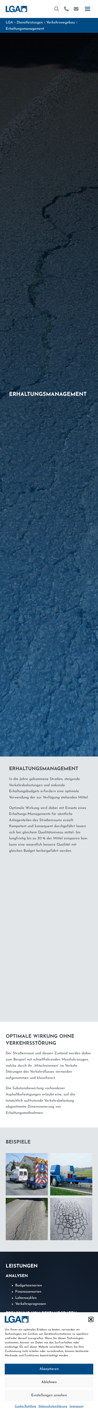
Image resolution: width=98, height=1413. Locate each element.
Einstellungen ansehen (49, 1395)
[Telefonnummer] (66, 8)
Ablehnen (49, 1382)
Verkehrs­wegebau (60, 22)
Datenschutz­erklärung (53, 1406)
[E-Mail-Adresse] (76, 8)
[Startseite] (16, 9)
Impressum (76, 1406)
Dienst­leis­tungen (30, 22)
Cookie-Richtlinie (25, 1406)
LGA (9, 22)
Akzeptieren (49, 1369)
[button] (90, 1319)
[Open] (87, 9)
